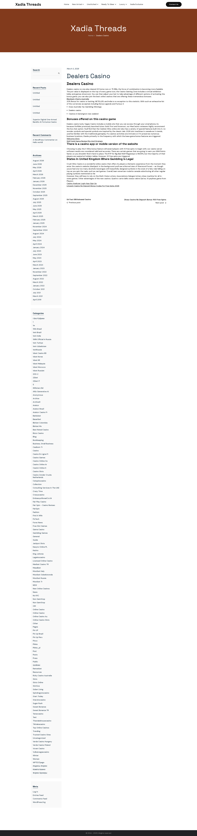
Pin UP (35, 630)
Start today (38, 696)
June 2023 (37, 254)
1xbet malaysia (39, 363)
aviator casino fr (40, 412)
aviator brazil (38, 409)
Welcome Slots (73, 139)
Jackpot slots (39, 543)
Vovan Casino (38, 748)
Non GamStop (39, 599)
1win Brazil (37, 332)
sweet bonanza (39, 707)
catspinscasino (39, 481)
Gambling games (40, 533)
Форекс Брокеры (40, 773)
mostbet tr (37, 581)
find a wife (37, 515)
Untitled (36, 93)
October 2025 (39, 192)
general (36, 536)
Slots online (38, 682)
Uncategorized (39, 738)
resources (37, 672)
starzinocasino (39, 700)
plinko (35, 644)
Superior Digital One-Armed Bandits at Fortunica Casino (45, 120)
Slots (35, 679)
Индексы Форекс (40, 766)
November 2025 (40, 188)
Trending (36, 731)
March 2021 (38, 296)
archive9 (36, 402)
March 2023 (38, 265)
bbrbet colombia (40, 423)
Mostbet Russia (39, 578)
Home (90, 35)
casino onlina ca (40, 461)
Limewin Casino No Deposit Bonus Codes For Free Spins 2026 (93, 186)
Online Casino (39, 609)
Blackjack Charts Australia (78, 99)
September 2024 (40, 230)
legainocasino (39, 557)
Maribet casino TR (41, 564)
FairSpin (36, 508)
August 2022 (38, 279)
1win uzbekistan (39, 346)
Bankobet (37, 416)
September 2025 (40, 195)
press (35, 658)
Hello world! (38, 142)
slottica (36, 686)
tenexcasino (38, 714)
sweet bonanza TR (41, 710)
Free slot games (40, 526)
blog (35, 436)
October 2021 (39, 289)
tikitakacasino (39, 724)
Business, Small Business (43, 443)
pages (35, 627)
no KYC (36, 595)
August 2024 (38, 233)
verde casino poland (41, 745)
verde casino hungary (42, 741)
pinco (35, 641)
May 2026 (37, 167)
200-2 (35, 374)
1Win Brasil (37, 329)
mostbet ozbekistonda (43, 574)
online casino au (40, 616)
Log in (35, 792)
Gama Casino (38, 529)
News (35, 592)
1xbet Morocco (39, 367)
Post (35, 651)
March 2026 (38, 174)
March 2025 (38, 216)
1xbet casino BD (39, 353)
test (35, 717)
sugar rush (37, 703)
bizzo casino (38, 433)
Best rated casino (41, 429)
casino (36, 450)
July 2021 (37, 292)
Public (35, 661)
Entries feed (38, 795)
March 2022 (38, 282)
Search (36, 70)
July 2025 (37, 202)
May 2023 (37, 258)
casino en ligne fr (40, 454)
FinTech (36, 519)
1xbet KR (36, 360)
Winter (36, 755)
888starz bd (38, 388)
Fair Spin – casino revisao (44, 505)
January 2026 (39, 181)
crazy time (38, 491)
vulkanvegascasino (41, 752)
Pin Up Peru (37, 637)
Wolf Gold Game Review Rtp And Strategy (85, 141)
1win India (37, 336)
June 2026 (37, 164)
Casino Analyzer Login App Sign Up (82, 183)
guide (35, 540)
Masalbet (37, 568)
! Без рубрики (38, 318)
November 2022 (39, 272)
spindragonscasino (41, 693)
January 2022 (38, 285)
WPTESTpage (38, 762)
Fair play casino (39, 502)
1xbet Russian (38, 370)
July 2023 (37, 251)
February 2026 (39, 178)
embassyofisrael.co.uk (42, 498)
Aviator (36, 405)
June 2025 (37, 206)
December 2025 (40, 185)
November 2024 (40, 226)
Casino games (39, 457)
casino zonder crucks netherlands (42, 476)
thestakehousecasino (42, 721)
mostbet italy (38, 571)
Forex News (38, 522)
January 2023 (39, 268)
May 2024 (37, 240)
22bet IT (36, 381)
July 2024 (37, 237)
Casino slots (38, 471)
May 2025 (37, 209)
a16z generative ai (41, 391)
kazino (35, 550)
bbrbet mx (37, 426)
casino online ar (40, 464)
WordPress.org (39, 802)
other (35, 623)
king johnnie (38, 554)
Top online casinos (41, 727)
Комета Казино (39, 769)
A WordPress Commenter (44, 140)
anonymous (38, 395)
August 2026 (38, 160)
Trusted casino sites (42, 734)
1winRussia (37, 349)
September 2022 (40, 275)
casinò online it (39, 468)
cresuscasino (38, 495)
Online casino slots (41, 620)
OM (34, 606)
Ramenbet (37, 668)
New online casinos (41, 588)
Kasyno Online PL (40, 547)
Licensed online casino (43, 561)
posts (35, 654)
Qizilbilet (36, 665)
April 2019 (37, 299)
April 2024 (37, 244)
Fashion (36, 512)
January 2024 (39, 247)
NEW (35, 585)
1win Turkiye (38, 343)
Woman (36, 759)
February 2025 (39, 220)
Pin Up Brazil (38, 634)
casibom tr (38, 447)
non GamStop (39, 602)
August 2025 (38, 199)
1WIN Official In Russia (42, 339)
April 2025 (37, 213)
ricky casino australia (42, 675)
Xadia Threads (28, 4)
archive (36, 398)
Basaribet (37, 419)
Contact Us (173, 4)
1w (34, 325)
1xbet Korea (38, 356)
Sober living (38, 689)
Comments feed (40, 798)
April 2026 (37, 171)
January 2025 (39, 223)
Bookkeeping (38, 440)
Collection (37, 484)
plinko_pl (36, 647)
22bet (35, 377)
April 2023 (37, 261)
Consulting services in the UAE (46, 488)
